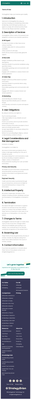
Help (3, 344)
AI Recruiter (18, 285)
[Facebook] (14, 381)
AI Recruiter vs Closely (7, 300)
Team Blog (4, 336)
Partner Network (19, 346)
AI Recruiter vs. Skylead (7, 298)
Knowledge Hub (7, 355)
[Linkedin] (10, 381)
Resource (5, 328)
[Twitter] (17, 381)
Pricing (18, 293)
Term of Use (19, 336)
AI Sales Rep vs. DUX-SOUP (8, 320)
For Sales (5, 282)
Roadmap (18, 341)
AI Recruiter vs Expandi (7, 306)
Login (24, 3)
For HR (18, 282)
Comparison (6, 293)
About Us (19, 328)
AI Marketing (5, 287)
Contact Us (19, 333)
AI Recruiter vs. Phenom (7, 312)
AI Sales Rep (5, 285)
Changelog (19, 344)
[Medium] (21, 381)
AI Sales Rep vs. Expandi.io (8, 315)
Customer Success (6, 331)
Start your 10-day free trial (15, 273)
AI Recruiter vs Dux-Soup (8, 303)
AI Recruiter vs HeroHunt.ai (8, 295)
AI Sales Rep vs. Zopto (7, 325)
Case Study (5, 333)
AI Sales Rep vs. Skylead (8, 323)
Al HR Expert (18, 287)
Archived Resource (6, 341)
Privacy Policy (19, 339)
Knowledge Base (6, 339)
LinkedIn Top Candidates (8, 366)
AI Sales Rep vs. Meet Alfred (8, 318)
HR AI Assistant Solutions (22, 290)
